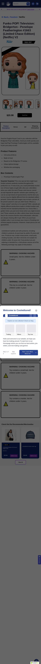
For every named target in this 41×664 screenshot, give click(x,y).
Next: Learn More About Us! (27, 352)
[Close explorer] (36, 310)
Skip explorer (13, 352)
